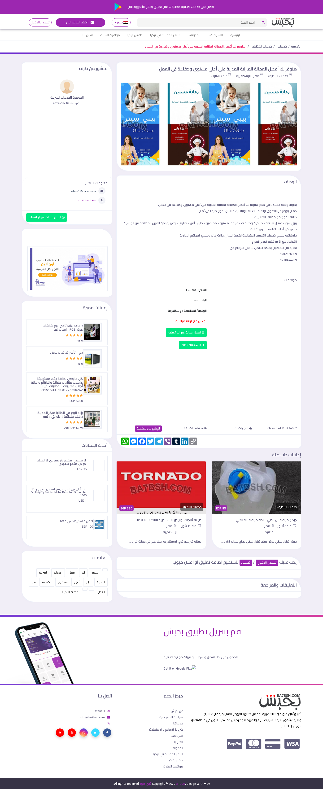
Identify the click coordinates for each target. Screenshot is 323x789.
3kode (180, 783)
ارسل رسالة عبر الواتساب (185, 332)
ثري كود (145, 783)
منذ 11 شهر (189, 526)
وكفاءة (47, 582)
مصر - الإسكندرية (247, 76)
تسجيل (245, 562)
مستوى (63, 582)
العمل (101, 592)
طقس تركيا (135, 35)
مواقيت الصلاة (110, 35)
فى (34, 582)
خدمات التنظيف (262, 46)
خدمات (282, 46)
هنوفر (95, 572)
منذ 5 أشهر (285, 526)
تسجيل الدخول (40, 22)
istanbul (99, 711)
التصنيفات (216, 35)
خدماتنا (178, 723)
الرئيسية (235, 35)
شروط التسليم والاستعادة (166, 729)
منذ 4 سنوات (219, 76)
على (88, 582)
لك (83, 572)
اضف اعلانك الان (77, 22)
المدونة (195, 35)
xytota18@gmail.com (83, 190)
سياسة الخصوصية (171, 717)
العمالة (58, 572)
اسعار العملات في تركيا (165, 35)
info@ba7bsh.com (92, 717)
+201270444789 (192, 345)
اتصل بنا (88, 35)
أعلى (76, 582)
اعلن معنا (177, 735)
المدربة (101, 582)
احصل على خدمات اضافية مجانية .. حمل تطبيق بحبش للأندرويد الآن (170, 6)
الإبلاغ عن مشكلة (148, 428)
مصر (120, 22)
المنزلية (43, 572)
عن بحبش (177, 711)
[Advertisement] (209, 384)
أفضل (72, 572)
